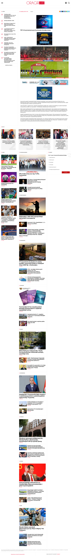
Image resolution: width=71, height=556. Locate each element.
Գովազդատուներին (22, 554)
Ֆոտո (21, 505)
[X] (62, 11)
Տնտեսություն (22, 240)
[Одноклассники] (59, 11)
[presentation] (67, 127)
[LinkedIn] (63, 11)
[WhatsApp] (66, 11)
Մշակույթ (22, 285)
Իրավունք (21, 416)
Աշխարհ (21, 329)
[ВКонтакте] (61, 11)
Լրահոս (3, 11)
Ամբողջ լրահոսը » (9, 65)
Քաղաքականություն (23, 152)
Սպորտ (31, 11)
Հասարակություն (23, 195)
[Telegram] (69, 11)
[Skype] (67, 11)
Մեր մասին (17, 554)
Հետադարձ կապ (13, 554)
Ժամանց (21, 461)
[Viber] (65, 11)
